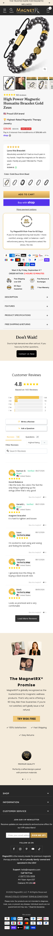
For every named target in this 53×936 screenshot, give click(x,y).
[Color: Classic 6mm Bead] (38, 181)
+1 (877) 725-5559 (26, 876)
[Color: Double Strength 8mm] (22, 181)
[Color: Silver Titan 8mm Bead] (14, 181)
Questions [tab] (30, 437)
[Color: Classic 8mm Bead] (30, 181)
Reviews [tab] (10, 437)
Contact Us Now (26, 353)
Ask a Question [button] (27, 428)
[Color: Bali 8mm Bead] (46, 181)
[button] (44, 497)
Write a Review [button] (27, 421)
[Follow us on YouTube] (33, 849)
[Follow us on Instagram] (20, 849)
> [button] (27, 618)
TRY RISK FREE (26, 719)
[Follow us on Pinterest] (26, 849)
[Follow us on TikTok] (39, 849)
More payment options (26, 209)
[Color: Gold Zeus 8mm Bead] (6, 181)
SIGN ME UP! (39, 835)
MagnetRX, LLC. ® (21, 892)
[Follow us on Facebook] (14, 849)
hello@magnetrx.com (30, 869)
